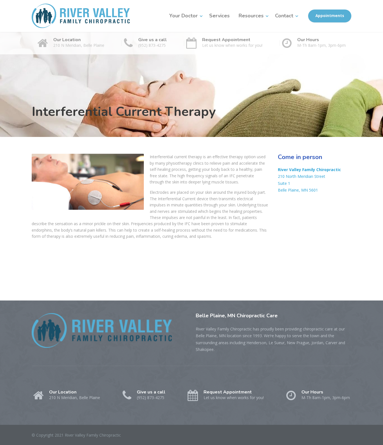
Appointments (329, 15)
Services (219, 15)
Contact (284, 15)
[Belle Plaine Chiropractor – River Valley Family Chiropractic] (81, 16)
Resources (251, 15)
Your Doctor (183, 15)
